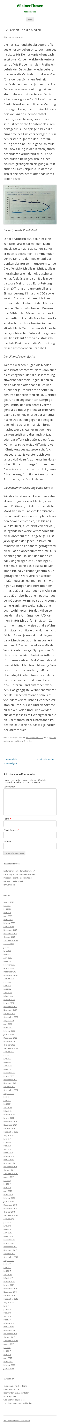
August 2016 (8, 1302)
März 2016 (8, 1319)
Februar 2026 (9, 923)
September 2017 (10, 1257)
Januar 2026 (8, 926)
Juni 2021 (7, 1100)
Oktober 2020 (9, 1128)
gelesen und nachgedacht (15, 1386)
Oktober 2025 (9, 937)
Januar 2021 (8, 1118)
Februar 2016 (9, 1323)
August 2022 (8, 1051)
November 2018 (10, 1208)
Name (7, 818)
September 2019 (10, 1173)
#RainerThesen (30, 5)
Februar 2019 (9, 1198)
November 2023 (10, 1010)
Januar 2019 (8, 1201)
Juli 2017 (6, 1264)
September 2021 (10, 1090)
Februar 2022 (9, 1072)
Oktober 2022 (9, 1045)
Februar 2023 (9, 1031)
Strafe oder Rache (47, 759)
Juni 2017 (7, 1267)
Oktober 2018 (9, 1212)
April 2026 (7, 916)
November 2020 (10, 1125)
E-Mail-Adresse (11, 830)
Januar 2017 (8, 1285)
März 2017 (8, 1278)
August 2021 (8, 1093)
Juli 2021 (6, 1097)
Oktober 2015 (9, 1337)
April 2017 (7, 1274)
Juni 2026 (7, 909)
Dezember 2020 (10, 1121)
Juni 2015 (7, 1351)
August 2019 (8, 1177)
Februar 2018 (9, 1239)
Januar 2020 (8, 1159)
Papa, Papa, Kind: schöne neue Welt (19, 874)
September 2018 (10, 1215)
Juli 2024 (6, 982)
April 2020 (7, 1149)
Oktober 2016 (9, 1295)
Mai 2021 (7, 1104)
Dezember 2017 (10, 1246)
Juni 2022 (7, 1058)
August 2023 (8, 1020)
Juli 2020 (6, 1138)
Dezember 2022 (10, 1038)
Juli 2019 (6, 1180)
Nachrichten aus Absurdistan (16, 1392)
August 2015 (8, 1344)
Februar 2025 (9, 964)
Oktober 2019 (9, 1170)
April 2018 (7, 1232)
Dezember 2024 (10, 971)
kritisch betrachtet (11, 1389)
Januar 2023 (8, 1034)
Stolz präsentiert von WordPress (16, 1420)
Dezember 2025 (10, 930)
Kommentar (10, 786)
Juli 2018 (6, 1222)
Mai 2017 (7, 1271)
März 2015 (8, 1361)
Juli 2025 (6, 947)
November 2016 (10, 1292)
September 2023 (10, 1017)
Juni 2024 (7, 985)
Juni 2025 (7, 951)
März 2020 (8, 1152)
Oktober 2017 (9, 1253)
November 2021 (10, 1083)
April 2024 (7, 992)
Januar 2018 (8, 1243)
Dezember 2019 (10, 1163)
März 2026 (8, 919)
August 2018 (8, 1219)
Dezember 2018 (10, 1205)
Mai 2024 (7, 989)
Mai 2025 (7, 954)
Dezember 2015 (10, 1330)
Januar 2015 (8, 1368)
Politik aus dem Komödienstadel (17, 877)
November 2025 (10, 933)
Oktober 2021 (9, 1086)
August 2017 (8, 1260)
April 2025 (7, 958)
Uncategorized (9, 1396)
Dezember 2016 (10, 1288)
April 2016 (7, 1316)
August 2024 (8, 978)
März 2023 (8, 1027)
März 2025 (8, 961)
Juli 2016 (6, 1305)
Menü (30, 19)
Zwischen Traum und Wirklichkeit (17, 1403)
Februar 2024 (9, 999)
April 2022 (7, 1065)
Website (7, 841)
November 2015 (10, 1333)
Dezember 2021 (10, 1079)
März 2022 (8, 1069)
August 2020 (8, 1135)
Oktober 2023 (9, 1013)
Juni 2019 (7, 1184)
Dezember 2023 (10, 1006)
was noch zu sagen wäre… (15, 1399)
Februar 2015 (9, 1365)
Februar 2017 (9, 1281)
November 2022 (10, 1041)
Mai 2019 (7, 1187)
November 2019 (10, 1166)
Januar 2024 (8, 1003)
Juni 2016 (7, 1309)
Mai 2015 (7, 1354)
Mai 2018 (7, 1229)
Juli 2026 (6, 905)
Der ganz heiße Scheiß (13, 881)
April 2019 (7, 1191)
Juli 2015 (6, 1347)
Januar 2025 (8, 968)
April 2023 (7, 1024)
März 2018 (8, 1236)
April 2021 (7, 1107)
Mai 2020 (7, 1145)
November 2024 (10, 975)
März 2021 (8, 1111)
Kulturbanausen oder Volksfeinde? (19, 871)
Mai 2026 (7, 912)
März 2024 (8, 996)
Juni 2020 (7, 1142)
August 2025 (8, 944)
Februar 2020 (9, 1156)
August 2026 (8, 902)
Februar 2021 (9, 1114)
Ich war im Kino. (10, 884)
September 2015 (10, 1340)
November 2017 (10, 1250)
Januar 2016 (8, 1326)
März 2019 (8, 1194)
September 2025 (10, 940)
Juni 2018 (7, 1225)
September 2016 (10, 1299)
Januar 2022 (8, 1076)
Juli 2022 (6, 1055)
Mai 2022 (7, 1062)
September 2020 (10, 1132)
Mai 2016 (7, 1312)
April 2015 (7, 1358)
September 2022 (10, 1048)
